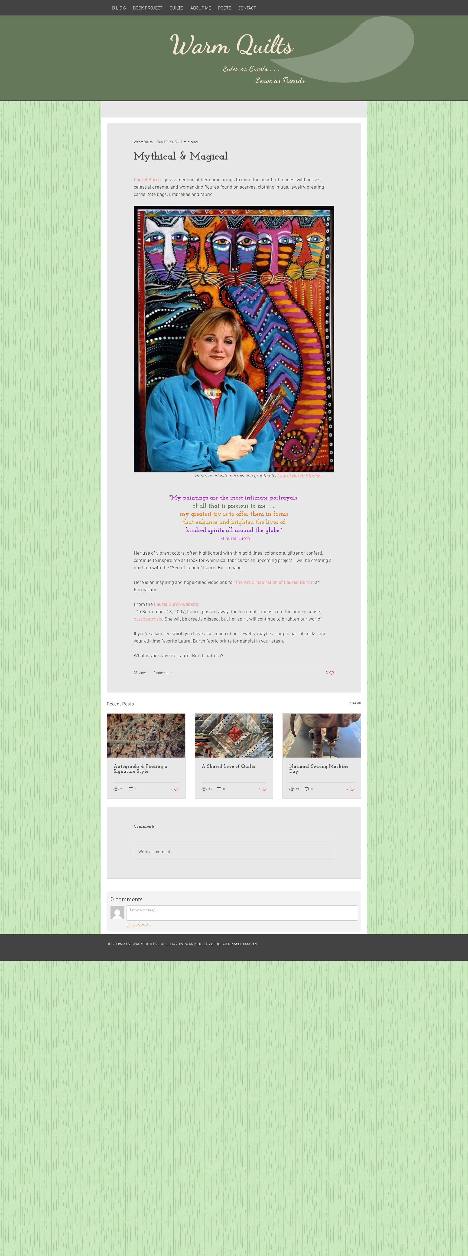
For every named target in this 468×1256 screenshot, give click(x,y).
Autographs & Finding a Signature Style (140, 769)
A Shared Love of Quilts (228, 766)
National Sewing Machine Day (318, 769)
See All (355, 703)
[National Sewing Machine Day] (322, 736)
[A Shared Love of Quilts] (234, 736)
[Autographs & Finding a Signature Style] (146, 736)
